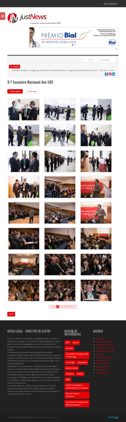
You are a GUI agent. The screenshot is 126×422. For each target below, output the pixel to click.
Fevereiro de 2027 (104, 357)
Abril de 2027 (102, 363)
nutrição (69, 348)
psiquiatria (82, 362)
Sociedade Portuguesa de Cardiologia (77, 355)
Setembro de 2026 (104, 341)
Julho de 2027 (102, 372)
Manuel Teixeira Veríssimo (72, 395)
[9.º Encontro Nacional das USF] (23, 109)
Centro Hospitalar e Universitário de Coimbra (77, 386)
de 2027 (99, 354)
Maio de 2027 (102, 366)
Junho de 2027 (102, 369)
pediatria (70, 373)
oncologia (70, 362)
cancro (76, 342)
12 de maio (15, 91)
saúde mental (72, 368)
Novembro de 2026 (105, 348)
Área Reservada (110, 3)
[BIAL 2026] (73, 37)
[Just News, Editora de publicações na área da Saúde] (34, 19)
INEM (68, 379)
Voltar (11, 314)
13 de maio (32, 91)
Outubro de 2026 (104, 345)
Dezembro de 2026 (105, 351)
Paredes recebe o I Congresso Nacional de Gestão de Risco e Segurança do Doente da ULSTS (55, 70)
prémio (80, 373)
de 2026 (99, 338)
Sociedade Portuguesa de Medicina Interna (77, 403)
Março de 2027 (103, 360)
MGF (68, 342)
